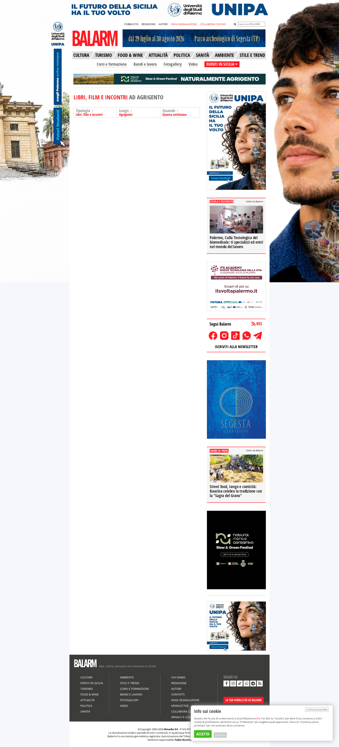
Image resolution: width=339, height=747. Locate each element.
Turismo (86, 689)
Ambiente (127, 677)
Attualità (87, 700)
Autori (176, 689)
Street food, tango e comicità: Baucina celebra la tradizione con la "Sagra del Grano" (236, 491)
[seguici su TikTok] (240, 683)
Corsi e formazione (112, 64)
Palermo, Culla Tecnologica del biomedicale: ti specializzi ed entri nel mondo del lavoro (236, 242)
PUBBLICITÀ (131, 24)
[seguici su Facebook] (226, 683)
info (257, 718)
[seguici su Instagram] (233, 683)
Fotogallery (173, 64)
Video (193, 64)
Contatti (178, 694)
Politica (86, 706)
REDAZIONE (148, 24)
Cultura (86, 677)
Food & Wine (89, 694)
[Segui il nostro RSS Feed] (260, 683)
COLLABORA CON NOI (213, 24)
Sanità (85, 711)
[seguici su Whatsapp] (246, 683)
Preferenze (220, 735)
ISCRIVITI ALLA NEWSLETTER (236, 346)
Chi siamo (178, 677)
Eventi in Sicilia (91, 683)
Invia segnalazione (185, 700)
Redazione (179, 683)
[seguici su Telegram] (253, 683)
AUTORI (163, 24)
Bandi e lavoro (145, 64)
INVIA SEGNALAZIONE (184, 24)
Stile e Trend (129, 683)
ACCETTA (202, 734)
